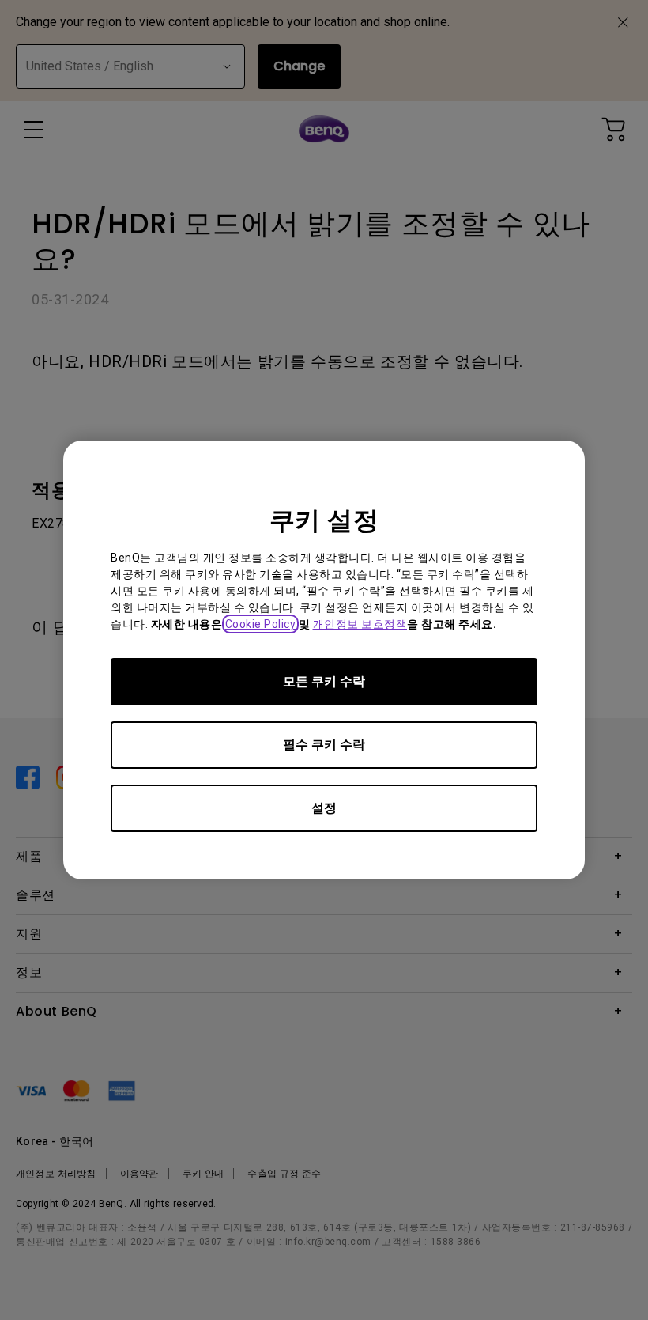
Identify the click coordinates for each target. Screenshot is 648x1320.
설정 (324, 808)
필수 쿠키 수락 (324, 745)
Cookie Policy (260, 624)
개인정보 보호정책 (360, 624)
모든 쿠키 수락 (324, 681)
